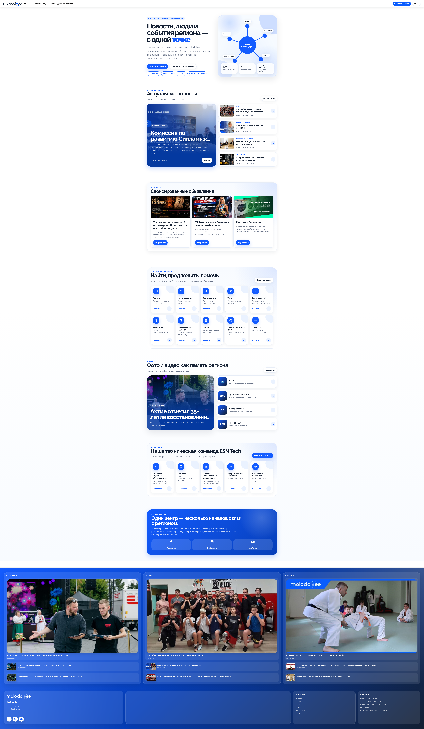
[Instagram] (15, 719)
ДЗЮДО (290, 575)
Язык (416, 4)
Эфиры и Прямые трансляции (371, 701)
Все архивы (270, 370)
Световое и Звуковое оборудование (374, 710)
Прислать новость (401, 4)
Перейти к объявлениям (183, 66)
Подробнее (160, 242)
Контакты (299, 701)
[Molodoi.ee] (19, 696)
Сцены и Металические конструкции (373, 704)
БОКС (149, 575)
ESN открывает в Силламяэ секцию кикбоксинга (212, 224)
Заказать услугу (262, 455)
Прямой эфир (301, 710)
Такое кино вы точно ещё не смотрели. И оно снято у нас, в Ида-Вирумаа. (170, 225)
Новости (37, 4)
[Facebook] (9, 719)
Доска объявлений (65, 4)
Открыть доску (264, 280)
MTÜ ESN (28, 4)
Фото (53, 4)
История (299, 698)
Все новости (269, 98)
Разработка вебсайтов (368, 698)
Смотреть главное (157, 66)
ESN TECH (12, 575)
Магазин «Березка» (248, 222)
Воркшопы (299, 714)
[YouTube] (21, 719)
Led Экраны (364, 707)
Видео (46, 4)
